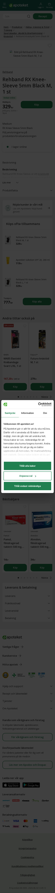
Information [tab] (27, 413)
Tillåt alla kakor (27, 465)
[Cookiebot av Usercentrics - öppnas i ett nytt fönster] (38, 404)
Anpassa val (25, 476)
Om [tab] (45, 413)
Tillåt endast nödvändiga (27, 486)
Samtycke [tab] (10, 413)
